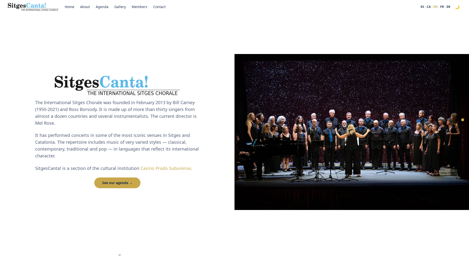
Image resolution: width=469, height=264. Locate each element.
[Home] (462, 119)
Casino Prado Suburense (165, 168)
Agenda (102, 6)
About (85, 6)
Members (139, 6)
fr (442, 7)
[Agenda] (463, 130)
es (422, 7)
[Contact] (463, 145)
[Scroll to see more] (119, 254)
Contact (159, 6)
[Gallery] (463, 135)
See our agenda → (117, 182)
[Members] (463, 140)
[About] (463, 125)
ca (429, 7)
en (435, 7)
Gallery (120, 6)
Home (69, 6)
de (448, 7)
